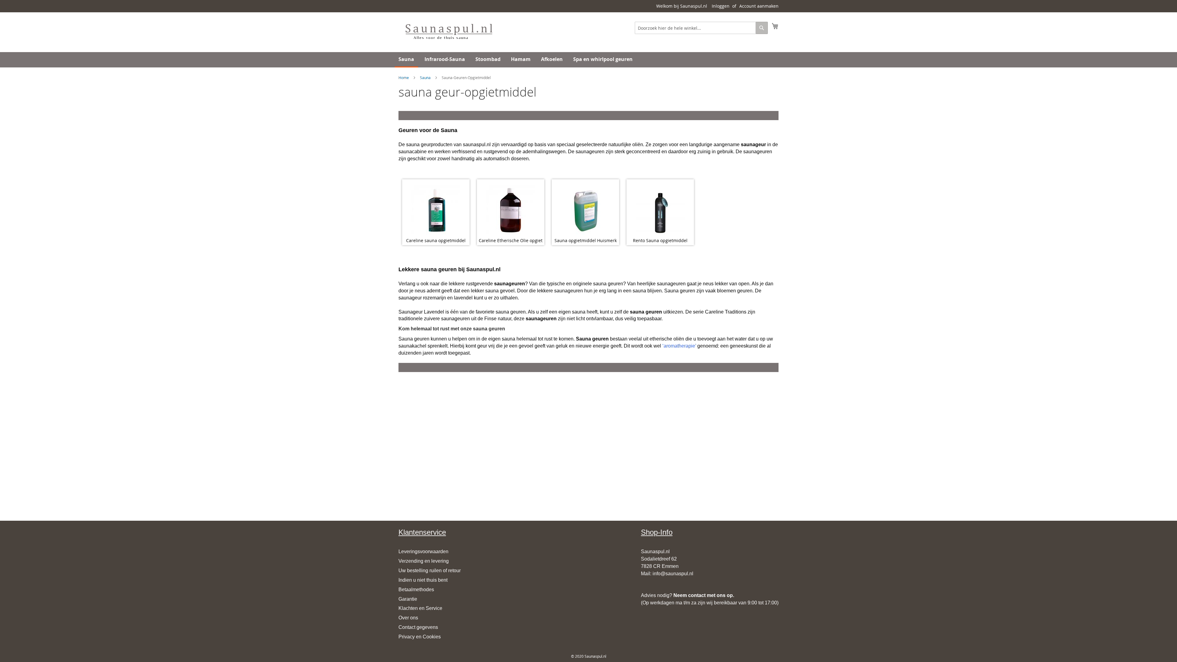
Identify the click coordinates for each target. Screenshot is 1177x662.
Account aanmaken (759, 6)
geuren (447, 269)
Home (403, 77)
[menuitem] (406, 59)
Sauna (425, 77)
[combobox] (701, 28)
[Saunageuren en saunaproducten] (448, 31)
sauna (429, 269)
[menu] (588, 59)
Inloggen (720, 6)
